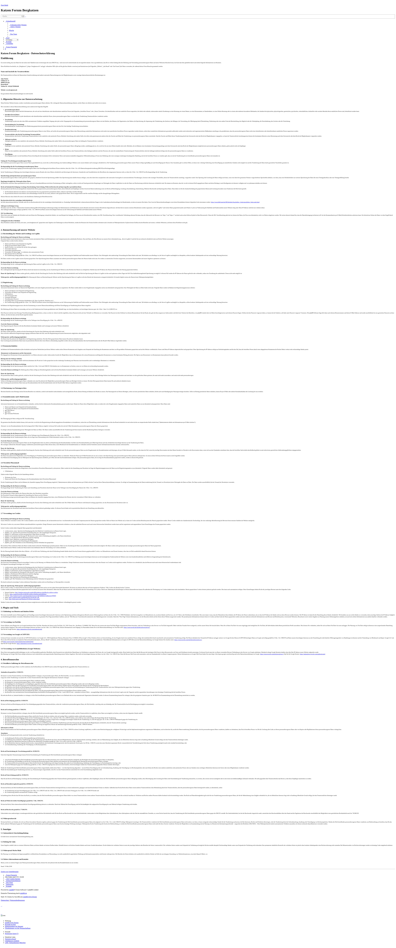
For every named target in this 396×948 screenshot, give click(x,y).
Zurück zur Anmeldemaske (9, 872)
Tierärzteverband (10, 939)
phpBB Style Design (11, 923)
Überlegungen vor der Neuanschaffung (17, 928)
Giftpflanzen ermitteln (12, 941)
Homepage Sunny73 (11, 933)
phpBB (11, 890)
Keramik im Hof (10, 924)
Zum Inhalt (4, 5)
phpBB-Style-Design (30, 897)
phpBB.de (23, 893)
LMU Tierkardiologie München (15, 943)
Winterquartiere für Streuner (14, 926)
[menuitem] (18, 25)
